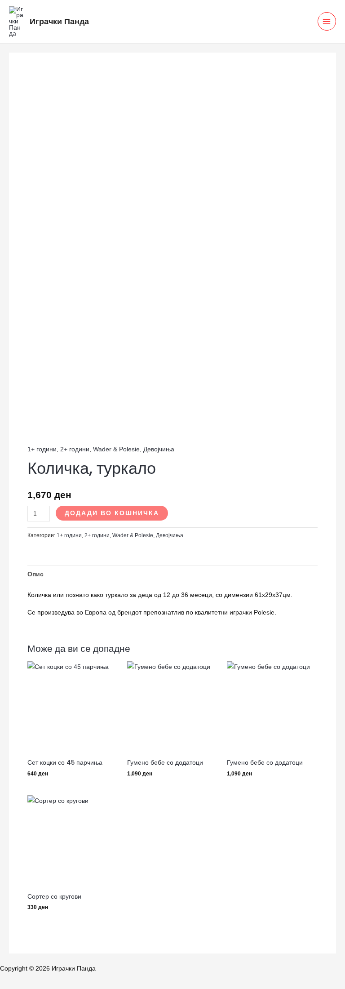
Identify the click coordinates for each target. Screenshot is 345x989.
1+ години (42, 449)
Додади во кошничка (112, 513)
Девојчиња (158, 449)
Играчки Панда (59, 21)
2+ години (74, 449)
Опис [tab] (35, 574)
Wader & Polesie (116, 449)
